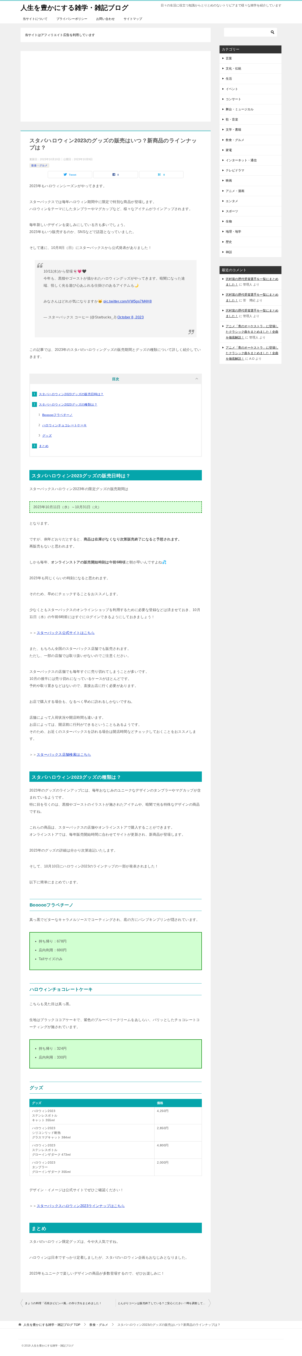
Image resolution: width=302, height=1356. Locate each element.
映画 (229, 180)
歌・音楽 (232, 119)
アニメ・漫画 (235, 191)
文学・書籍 (233, 129)
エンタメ (232, 201)
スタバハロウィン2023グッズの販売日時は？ (71, 394)
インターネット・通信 (241, 160)
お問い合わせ (105, 19)
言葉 (229, 58)
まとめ (43, 446)
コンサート (233, 99)
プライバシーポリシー (71, 19)
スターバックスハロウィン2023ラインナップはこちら (81, 1206)
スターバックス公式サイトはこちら (66, 633)
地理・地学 (233, 231)
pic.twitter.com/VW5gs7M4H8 (127, 301)
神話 (229, 252)
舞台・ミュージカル (240, 109)
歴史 (229, 242)
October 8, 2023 (130, 317)
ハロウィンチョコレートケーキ (64, 425)
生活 (229, 78)
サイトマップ (133, 19)
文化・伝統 (233, 68)
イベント (232, 89)
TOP (51, 1324)
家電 (229, 150)
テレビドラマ (235, 170)
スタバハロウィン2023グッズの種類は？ (68, 404)
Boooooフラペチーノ (57, 415)
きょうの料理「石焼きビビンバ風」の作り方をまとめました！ (63, 1303)
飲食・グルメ (39, 165)
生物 (229, 221)
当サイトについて (35, 19)
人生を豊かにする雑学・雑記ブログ (74, 7)
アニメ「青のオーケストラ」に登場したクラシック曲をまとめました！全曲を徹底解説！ (252, 331)
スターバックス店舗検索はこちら (64, 754)
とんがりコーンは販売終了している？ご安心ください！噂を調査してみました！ (164, 1303)
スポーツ (232, 211)
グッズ (47, 435)
